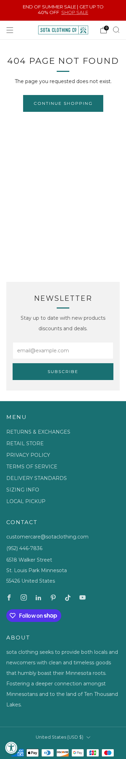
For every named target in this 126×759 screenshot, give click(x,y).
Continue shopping (63, 103)
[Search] (116, 29)
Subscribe (63, 371)
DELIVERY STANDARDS (36, 478)
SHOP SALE (74, 12)
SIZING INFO (22, 490)
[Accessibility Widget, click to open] (11, 747)
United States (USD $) (59, 737)
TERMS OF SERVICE (31, 466)
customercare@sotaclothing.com (47, 537)
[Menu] (9, 30)
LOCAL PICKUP (26, 501)
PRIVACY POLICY (28, 455)
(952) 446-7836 (24, 548)
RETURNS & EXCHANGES (38, 432)
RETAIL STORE (25, 443)
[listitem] (63, 10)
